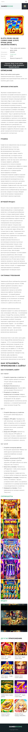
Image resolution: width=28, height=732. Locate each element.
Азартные (13, 54)
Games (7, 6)
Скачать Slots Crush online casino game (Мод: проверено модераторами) (14, 65)
